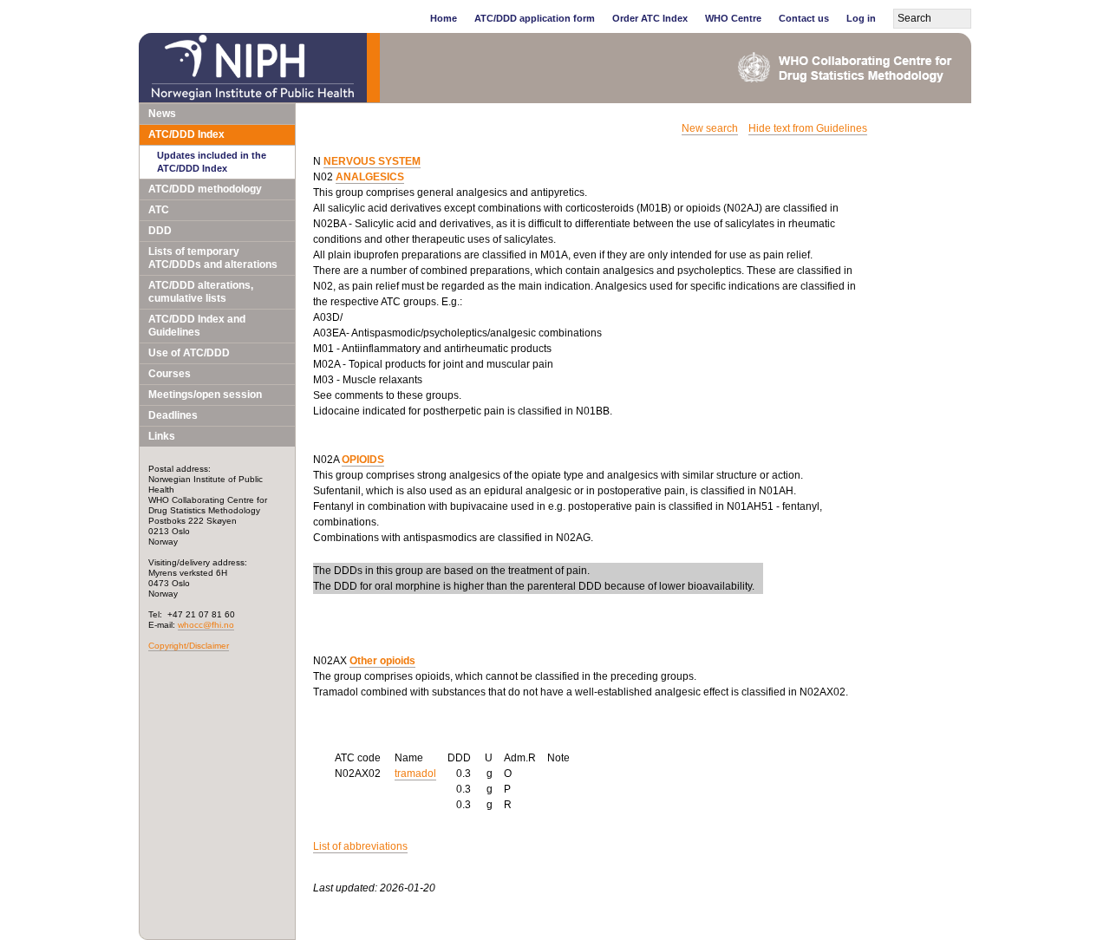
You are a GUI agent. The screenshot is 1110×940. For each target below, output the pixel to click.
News (162, 114)
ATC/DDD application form (534, 18)
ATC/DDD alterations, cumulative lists (200, 291)
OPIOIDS (363, 460)
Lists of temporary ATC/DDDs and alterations (213, 258)
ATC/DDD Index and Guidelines (196, 325)
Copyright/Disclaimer (188, 645)
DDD (160, 231)
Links (161, 436)
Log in (861, 18)
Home (443, 18)
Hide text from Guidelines (807, 128)
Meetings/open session (205, 394)
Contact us (804, 18)
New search (710, 128)
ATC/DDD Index (186, 134)
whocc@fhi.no (206, 625)
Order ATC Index (650, 18)
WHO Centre (733, 18)
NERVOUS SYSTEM (372, 161)
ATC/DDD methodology (205, 189)
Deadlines (173, 415)
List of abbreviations (360, 846)
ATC (158, 210)
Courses (169, 374)
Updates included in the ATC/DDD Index (211, 161)
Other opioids (382, 661)
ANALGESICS (370, 177)
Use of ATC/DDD (189, 353)
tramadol (415, 773)
